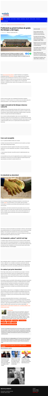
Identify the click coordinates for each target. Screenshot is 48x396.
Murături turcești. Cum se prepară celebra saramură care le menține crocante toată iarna (40, 44)
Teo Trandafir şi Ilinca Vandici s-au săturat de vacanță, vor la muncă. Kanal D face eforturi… (40, 49)
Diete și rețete (32, 18)
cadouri (5, 202)
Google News (13, 345)
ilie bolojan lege (23, 320)
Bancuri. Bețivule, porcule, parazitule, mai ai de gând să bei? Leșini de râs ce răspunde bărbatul (40, 54)
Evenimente (23, 18)
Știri (4, 18)
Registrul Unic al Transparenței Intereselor (9, 324)
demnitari (9, 320)
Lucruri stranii (13, 18)
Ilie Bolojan (11, 76)
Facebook (3, 346)
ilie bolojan (15, 320)
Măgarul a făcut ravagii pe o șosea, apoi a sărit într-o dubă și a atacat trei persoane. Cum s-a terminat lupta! (15, 361)
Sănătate (18, 18)
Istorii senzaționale (4, 21)
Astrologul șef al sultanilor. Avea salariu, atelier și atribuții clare (39, 58)
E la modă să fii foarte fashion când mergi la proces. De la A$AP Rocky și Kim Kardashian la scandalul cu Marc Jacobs (40, 38)
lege (9, 322)
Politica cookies (36, 389)
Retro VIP (27, 18)
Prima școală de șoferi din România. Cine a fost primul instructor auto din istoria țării (39, 33)
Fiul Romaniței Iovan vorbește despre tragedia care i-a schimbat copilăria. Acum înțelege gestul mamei (15, 306)
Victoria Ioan (4, 32)
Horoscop (38, 18)
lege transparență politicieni (8, 74)
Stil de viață (8, 18)
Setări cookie (35, 392)
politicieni (14, 322)
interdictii (3, 322)
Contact (34, 388)
